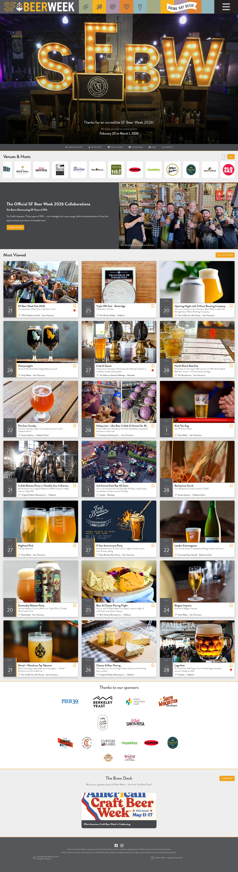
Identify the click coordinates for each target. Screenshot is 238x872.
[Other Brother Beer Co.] (134, 169)
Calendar (137, 147)
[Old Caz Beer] (190, 169)
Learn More (15, 227)
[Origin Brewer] (59, 169)
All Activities (225, 255)
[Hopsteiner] (115, 169)
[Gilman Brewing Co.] (209, 169)
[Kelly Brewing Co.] (227, 169)
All (231, 156)
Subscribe (227, 778)
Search (168, 147)
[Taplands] (77, 169)
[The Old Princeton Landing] (21, 169)
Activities (96, 147)
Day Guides (116, 147)
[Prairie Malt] (152, 169)
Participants (75, 147)
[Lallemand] (96, 169)
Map (153, 147)
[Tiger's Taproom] (171, 169)
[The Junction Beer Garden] (40, 169)
